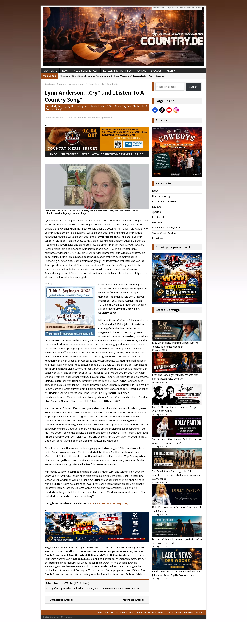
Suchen (193, 86)
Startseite (50, 70)
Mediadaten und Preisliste (180, 612)
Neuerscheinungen (86, 70)
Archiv (171, 70)
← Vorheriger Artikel (59, 599)
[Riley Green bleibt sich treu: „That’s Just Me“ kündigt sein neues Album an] (177, 330)
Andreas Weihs (90, 117)
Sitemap (200, 612)
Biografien (157, 222)
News (65, 70)
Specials (156, 70)
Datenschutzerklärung (190, 7)
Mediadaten (158, 7)
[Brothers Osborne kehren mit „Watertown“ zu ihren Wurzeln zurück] (177, 526)
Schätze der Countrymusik (166, 227)
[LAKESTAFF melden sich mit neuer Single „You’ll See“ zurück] (177, 394)
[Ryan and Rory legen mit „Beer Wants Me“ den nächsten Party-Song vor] (177, 362)
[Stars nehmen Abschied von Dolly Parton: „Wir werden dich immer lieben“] (177, 426)
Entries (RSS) (143, 612)
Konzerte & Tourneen (117, 70)
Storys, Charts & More (164, 233)
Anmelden (103, 612)
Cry (92, 503)
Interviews (157, 238)
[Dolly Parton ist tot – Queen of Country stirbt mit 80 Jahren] (177, 494)
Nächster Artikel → (135, 599)
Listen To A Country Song (112, 503)
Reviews (141, 70)
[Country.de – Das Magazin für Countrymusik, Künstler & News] (123, 37)
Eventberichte (159, 217)
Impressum (172, 7)
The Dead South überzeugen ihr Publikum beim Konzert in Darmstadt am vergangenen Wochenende (176, 475)
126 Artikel (81, 583)
